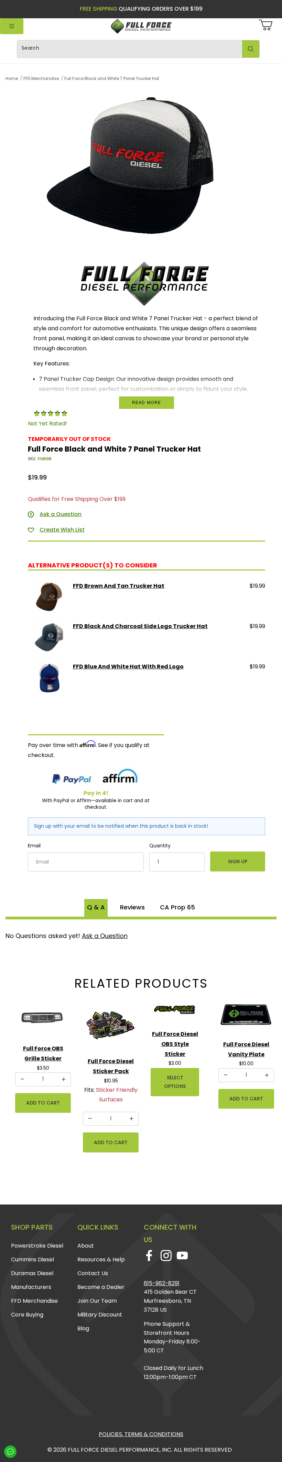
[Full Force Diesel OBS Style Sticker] (175, 1012)
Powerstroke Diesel (37, 1246)
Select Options (175, 1082)
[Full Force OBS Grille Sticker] (43, 1019)
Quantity (160, 845)
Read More (146, 402)
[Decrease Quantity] (22, 1079)
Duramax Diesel (32, 1273)
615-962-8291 (162, 1283)
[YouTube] (182, 1255)
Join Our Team (97, 1301)
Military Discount (99, 1315)
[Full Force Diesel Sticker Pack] (111, 1026)
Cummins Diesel (32, 1259)
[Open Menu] (11, 26)
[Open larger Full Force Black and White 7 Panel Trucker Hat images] (146, 165)
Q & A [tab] (96, 907)
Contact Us (92, 1273)
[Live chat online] (10, 1451)
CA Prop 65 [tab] (177, 907)
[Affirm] (120, 777)
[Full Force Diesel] (140, 26)
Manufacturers (31, 1287)
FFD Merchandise (34, 1301)
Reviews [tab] (132, 907)
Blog (83, 1328)
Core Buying (27, 1315)
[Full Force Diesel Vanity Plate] (246, 1017)
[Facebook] (149, 1255)
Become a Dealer (100, 1287)
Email (34, 845)
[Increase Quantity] (63, 1079)
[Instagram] (166, 1255)
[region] (146, 251)
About (85, 1246)
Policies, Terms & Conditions (141, 1434)
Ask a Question (105, 935)
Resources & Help (101, 1259)
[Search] (250, 49)
